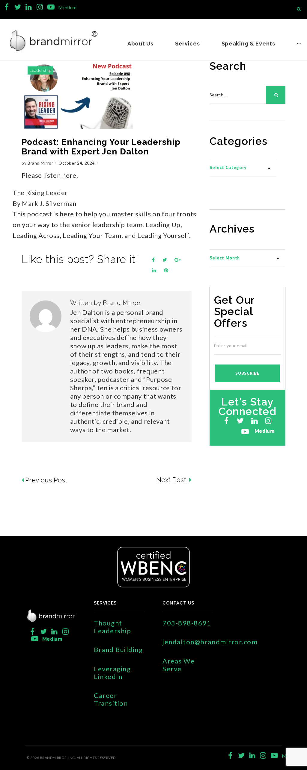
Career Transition (111, 699)
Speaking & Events (248, 43)
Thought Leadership (112, 627)
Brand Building (118, 650)
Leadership (40, 70)
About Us (140, 43)
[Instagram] (39, 7)
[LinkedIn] (28, 7)
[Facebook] (6, 7)
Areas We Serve (178, 665)
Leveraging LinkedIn (112, 673)
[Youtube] (50, 7)
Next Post (172, 480)
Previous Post (46, 480)
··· (299, 43)
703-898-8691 (186, 623)
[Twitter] (17, 7)
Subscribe (247, 373)
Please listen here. (50, 175)
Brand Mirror (40, 162)
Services (187, 43)
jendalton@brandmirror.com (210, 642)
